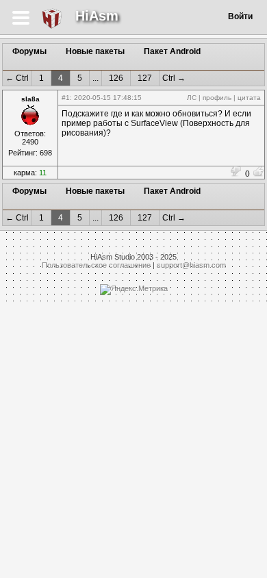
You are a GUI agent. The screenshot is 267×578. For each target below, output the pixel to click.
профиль (217, 97)
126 (116, 78)
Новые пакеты (95, 51)
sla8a (30, 99)
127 (145, 78)
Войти (240, 16)
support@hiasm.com (191, 265)
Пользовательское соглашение (96, 265)
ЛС (191, 97)
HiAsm (96, 15)
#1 (66, 97)
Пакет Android (172, 51)
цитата (249, 97)
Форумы (29, 51)
